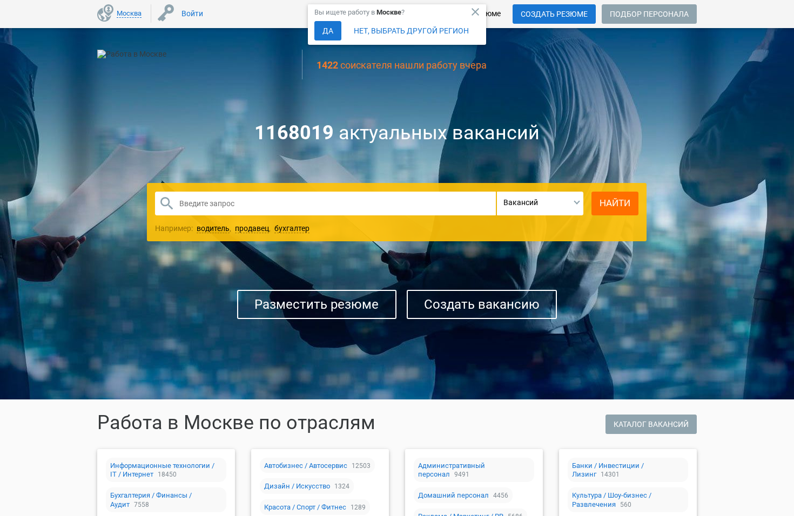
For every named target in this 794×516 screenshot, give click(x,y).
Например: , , (232, 228)
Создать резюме (554, 14)
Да (327, 30)
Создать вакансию (482, 304)
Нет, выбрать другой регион (411, 30)
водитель (213, 228)
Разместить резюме (316, 304)
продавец (252, 228)
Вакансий (520, 202)
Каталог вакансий (651, 424)
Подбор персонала (649, 14)
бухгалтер (291, 228)
